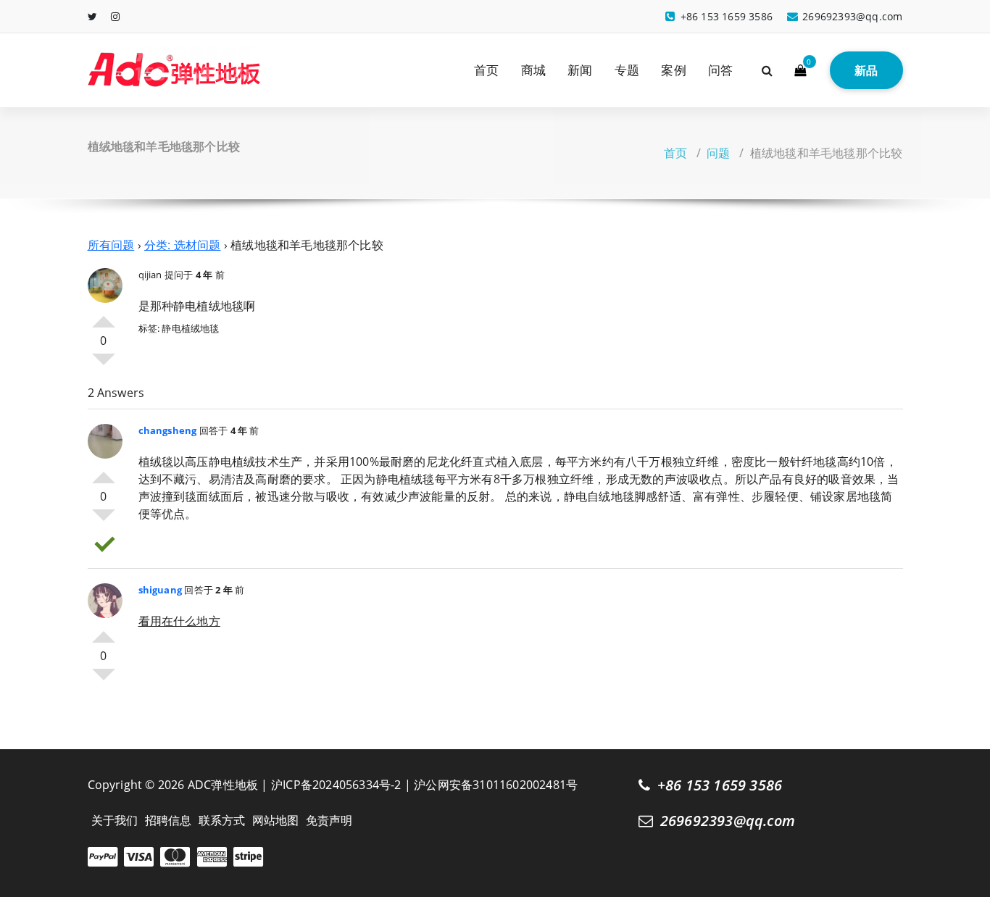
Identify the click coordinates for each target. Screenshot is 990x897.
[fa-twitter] (92, 16)
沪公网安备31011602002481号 (496, 785)
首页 (486, 70)
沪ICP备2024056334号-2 (336, 785)
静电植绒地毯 (190, 328)
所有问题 (111, 245)
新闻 (579, 70)
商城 (533, 70)
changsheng (167, 430)
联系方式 (222, 820)
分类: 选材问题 (182, 245)
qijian (150, 274)
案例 (673, 70)
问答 (720, 70)
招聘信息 (168, 820)
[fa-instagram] (115, 16)
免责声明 (329, 820)
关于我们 (114, 820)
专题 (627, 70)
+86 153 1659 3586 (719, 785)
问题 (718, 153)
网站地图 (275, 820)
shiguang (160, 589)
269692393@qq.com (727, 820)
